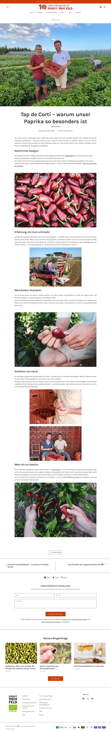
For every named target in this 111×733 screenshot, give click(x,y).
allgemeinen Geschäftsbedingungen (75, 619)
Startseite (53, 19)
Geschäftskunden (45, 699)
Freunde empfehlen (45, 708)
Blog (58, 19)
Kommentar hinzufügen (55, 614)
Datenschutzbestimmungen (50, 622)
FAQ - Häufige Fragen (46, 696)
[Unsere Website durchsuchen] (7, 7)
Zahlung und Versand (29, 702)
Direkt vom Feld (13, 726)
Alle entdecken (55, 678)
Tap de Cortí (56, 469)
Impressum (26, 699)
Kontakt (24, 696)
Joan (34, 146)
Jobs (40, 711)
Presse (41, 715)
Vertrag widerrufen (28, 711)
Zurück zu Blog (56, 552)
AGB (23, 715)
